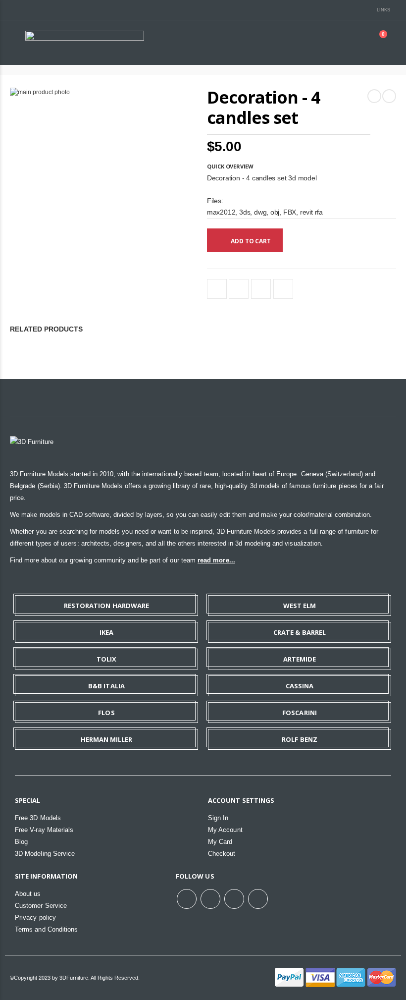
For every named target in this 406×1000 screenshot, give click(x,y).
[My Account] (353, 42)
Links (383, 9)
